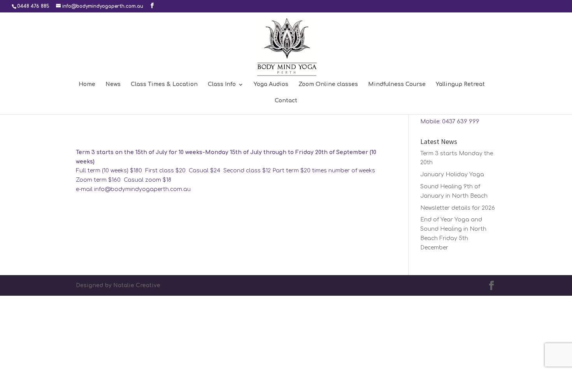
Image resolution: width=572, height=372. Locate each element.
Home (87, 84)
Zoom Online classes (328, 84)
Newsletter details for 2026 (457, 208)
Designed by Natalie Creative (118, 285)
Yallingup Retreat (460, 84)
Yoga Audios (271, 84)
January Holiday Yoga (452, 174)
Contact (286, 101)
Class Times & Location (164, 84)
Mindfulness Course (397, 84)
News (113, 84)
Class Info (222, 84)
